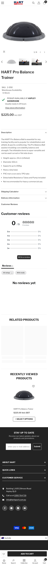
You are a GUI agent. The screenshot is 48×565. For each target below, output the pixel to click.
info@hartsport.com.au (16, 500)
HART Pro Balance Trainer (23, 409)
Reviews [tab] (7, 265)
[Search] (33, 2)
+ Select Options (24, 419)
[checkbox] (20, 273)
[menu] (2, 2)
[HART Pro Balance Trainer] (24, 396)
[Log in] (39, 3)
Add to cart (27, 554)
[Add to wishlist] (3, 553)
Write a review (24, 257)
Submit (37, 446)
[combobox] (24, 538)
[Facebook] (4, 508)
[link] (12, 357)
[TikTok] (18, 508)
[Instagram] (11, 508)
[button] (40, 52)
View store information (15, 108)
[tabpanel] (24, 290)
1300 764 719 (20, 495)
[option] (24, 31)
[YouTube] (24, 508)
